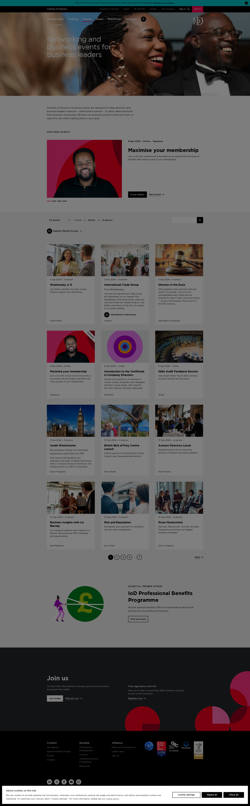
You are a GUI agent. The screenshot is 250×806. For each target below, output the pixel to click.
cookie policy (112, 799)
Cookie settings (186, 795)
